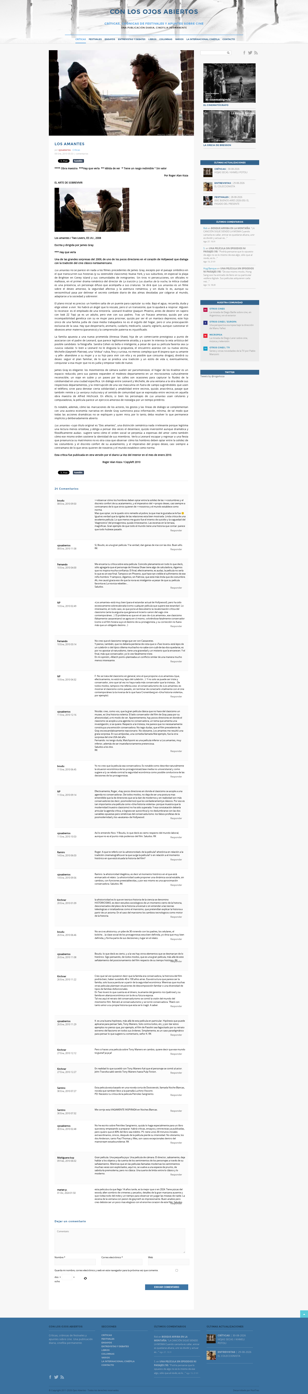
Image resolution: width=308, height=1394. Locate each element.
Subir (304, 1314)
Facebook (245, 53)
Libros (152, 39)
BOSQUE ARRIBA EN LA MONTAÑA (230, 228)
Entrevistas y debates (131, 39)
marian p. (62, 1189)
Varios (179, 39)
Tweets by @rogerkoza (212, 376)
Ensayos (110, 39)
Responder (176, 530)
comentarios (82, 153)
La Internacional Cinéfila (203, 39)
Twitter (250, 53)
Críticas (80, 39)
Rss (256, 53)
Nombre (60, 1257)
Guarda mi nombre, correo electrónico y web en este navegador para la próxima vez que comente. (106, 1270)
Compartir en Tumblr (78, 161)
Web (150, 1257)
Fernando (62, 564)
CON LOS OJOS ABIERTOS (154, 12)
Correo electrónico (112, 1257)
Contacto (228, 39)
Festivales (95, 39)
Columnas (165, 39)
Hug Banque (210, 268)
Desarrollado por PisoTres (246, 1390)
